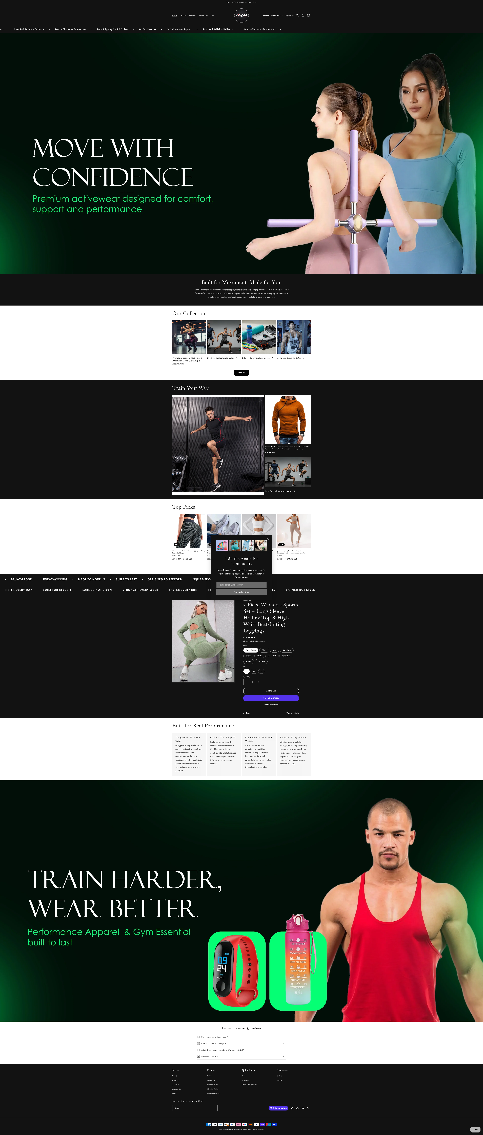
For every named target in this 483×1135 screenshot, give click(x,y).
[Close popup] (268, 539)
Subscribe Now (241, 592)
